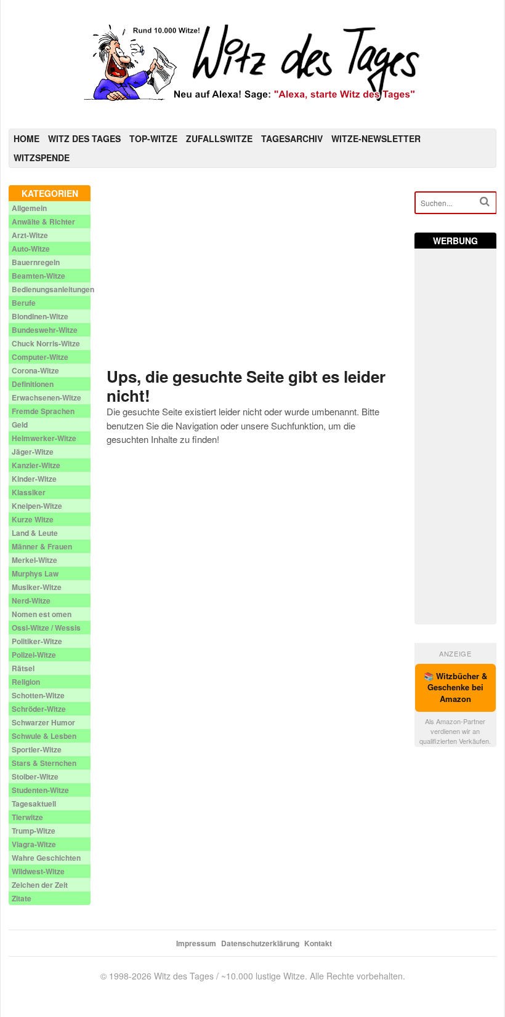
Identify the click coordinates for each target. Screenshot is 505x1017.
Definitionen (33, 383)
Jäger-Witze (33, 451)
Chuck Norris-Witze (46, 343)
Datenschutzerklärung (260, 943)
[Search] (485, 201)
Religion (26, 681)
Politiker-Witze (37, 641)
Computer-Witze (40, 356)
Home (26, 138)
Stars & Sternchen (44, 762)
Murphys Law (35, 573)
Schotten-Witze (38, 695)
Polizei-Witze (34, 654)
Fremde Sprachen (43, 411)
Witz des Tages (84, 138)
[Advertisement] (252, 271)
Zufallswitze (219, 138)
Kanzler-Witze (36, 465)
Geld (20, 424)
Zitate (21, 898)
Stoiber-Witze (35, 776)
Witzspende (42, 157)
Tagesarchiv (292, 138)
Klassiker (29, 492)
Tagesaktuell (34, 803)
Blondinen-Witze (40, 316)
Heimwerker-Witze (44, 438)
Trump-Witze (33, 830)
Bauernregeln (36, 262)
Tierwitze (27, 817)
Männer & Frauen (42, 546)
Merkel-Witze (34, 559)
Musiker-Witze (37, 586)
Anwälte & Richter (43, 221)
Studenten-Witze (40, 790)
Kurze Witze (33, 519)
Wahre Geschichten (46, 857)
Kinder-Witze (34, 478)
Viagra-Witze (34, 844)
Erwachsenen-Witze (46, 397)
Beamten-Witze (38, 275)
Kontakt (318, 943)
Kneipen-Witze (37, 505)
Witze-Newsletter (376, 138)
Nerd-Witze (31, 600)
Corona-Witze (35, 370)
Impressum (196, 943)
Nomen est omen (41, 614)
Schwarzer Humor (43, 722)
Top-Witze (153, 138)
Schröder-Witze (39, 708)
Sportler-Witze (37, 749)
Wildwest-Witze (38, 871)
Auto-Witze (31, 248)
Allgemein (29, 207)
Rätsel (23, 668)
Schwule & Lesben (44, 735)
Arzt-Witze (30, 235)
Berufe (24, 302)
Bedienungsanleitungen (53, 289)
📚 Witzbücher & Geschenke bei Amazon (455, 687)
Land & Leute (35, 532)
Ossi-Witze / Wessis (46, 627)
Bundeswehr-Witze (45, 329)
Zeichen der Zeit (40, 884)
